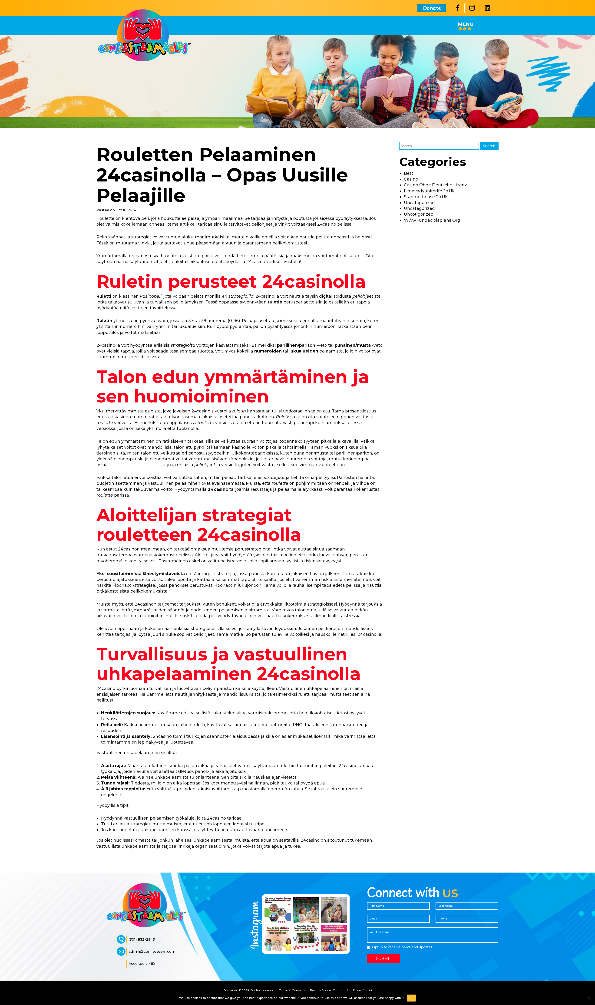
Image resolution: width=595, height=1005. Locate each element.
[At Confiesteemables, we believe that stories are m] (334, 938)
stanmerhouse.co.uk (426, 196)
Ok (411, 998)
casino (411, 179)
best (408, 173)
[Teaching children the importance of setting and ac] (306, 938)
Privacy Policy (320, 990)
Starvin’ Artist (362, 990)
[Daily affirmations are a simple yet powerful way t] (334, 910)
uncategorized (419, 208)
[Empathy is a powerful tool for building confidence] (277, 910)
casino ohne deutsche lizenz (435, 185)
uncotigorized (418, 214)
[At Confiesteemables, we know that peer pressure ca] (277, 938)
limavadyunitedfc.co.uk (429, 191)
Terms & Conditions (293, 990)
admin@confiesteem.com (152, 951)
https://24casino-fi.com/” (135, 464)
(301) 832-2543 (142, 939)
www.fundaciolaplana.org (432, 220)
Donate (432, 8)
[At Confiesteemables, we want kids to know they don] (306, 910)
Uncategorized (419, 202)
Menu (466, 24)
